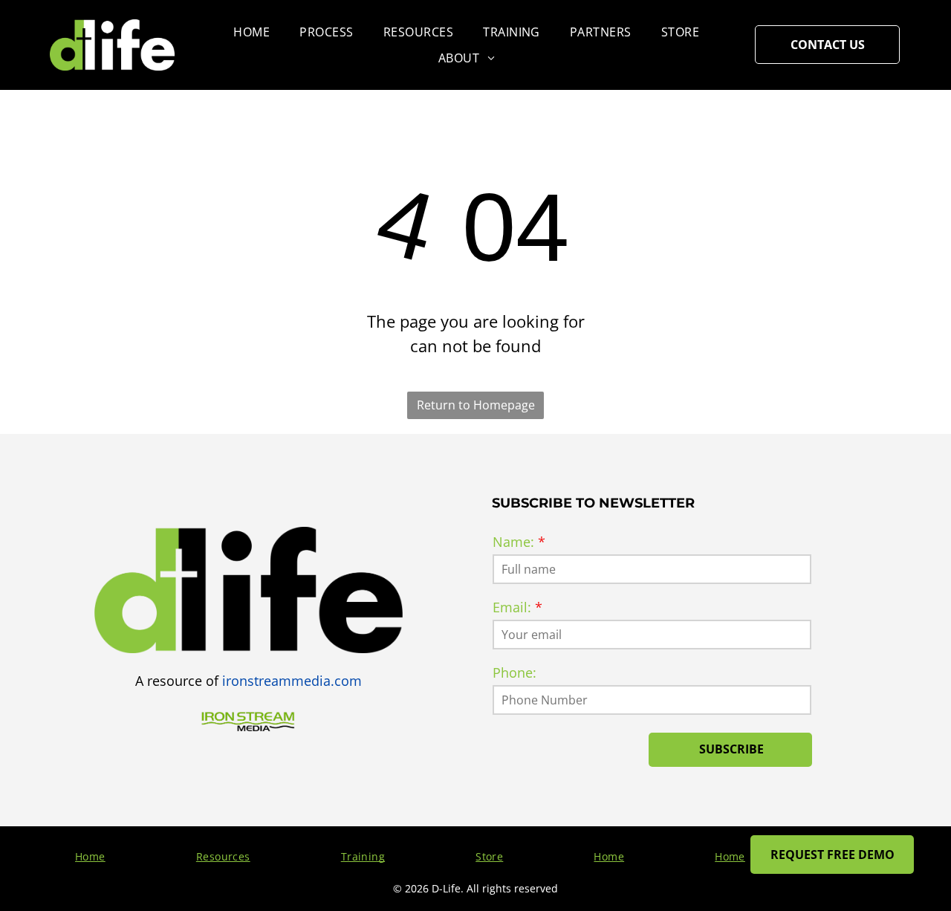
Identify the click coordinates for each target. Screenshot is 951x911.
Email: (512, 607)
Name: (513, 542)
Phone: (514, 672)
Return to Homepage (476, 405)
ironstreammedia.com (292, 681)
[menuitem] (251, 32)
